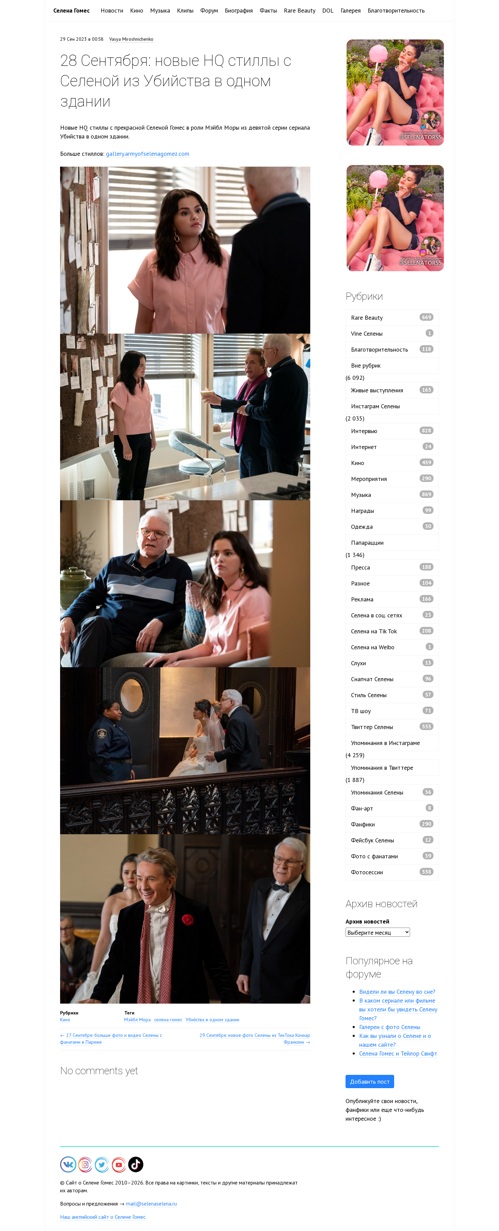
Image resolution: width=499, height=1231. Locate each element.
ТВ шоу (391, 711)
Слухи (391, 663)
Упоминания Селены (391, 792)
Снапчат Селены (391, 679)
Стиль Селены (391, 695)
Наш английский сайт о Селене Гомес (103, 1216)
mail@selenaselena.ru (151, 1203)
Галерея (350, 10)
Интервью (391, 431)
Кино (136, 10)
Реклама (391, 599)
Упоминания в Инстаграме (385, 743)
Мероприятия (391, 479)
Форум (209, 10)
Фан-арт (391, 808)
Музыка (160, 10)
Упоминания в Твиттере (382, 767)
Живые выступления (391, 390)
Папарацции (367, 542)
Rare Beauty (299, 10)
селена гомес (168, 1019)
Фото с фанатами (391, 856)
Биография (239, 10)
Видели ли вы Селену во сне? (397, 991)
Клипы (185, 10)
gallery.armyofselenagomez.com (147, 153)
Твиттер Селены (391, 727)
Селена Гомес (71, 10)
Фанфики (391, 824)
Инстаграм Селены (375, 406)
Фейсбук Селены (391, 840)
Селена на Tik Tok (391, 631)
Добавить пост (370, 1081)
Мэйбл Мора (137, 1019)
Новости (111, 10)
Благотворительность (396, 10)
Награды (391, 511)
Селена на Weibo (391, 647)
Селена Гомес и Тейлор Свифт (398, 1053)
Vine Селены (391, 333)
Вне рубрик (366, 365)
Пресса (391, 567)
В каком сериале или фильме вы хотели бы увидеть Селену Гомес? (398, 1009)
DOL (328, 10)
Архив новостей (367, 921)
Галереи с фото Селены (389, 1027)
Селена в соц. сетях (391, 615)
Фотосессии (391, 872)
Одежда (391, 526)
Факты (268, 10)
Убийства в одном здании (212, 1019)
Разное (391, 583)
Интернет (391, 447)
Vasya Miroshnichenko (131, 39)
